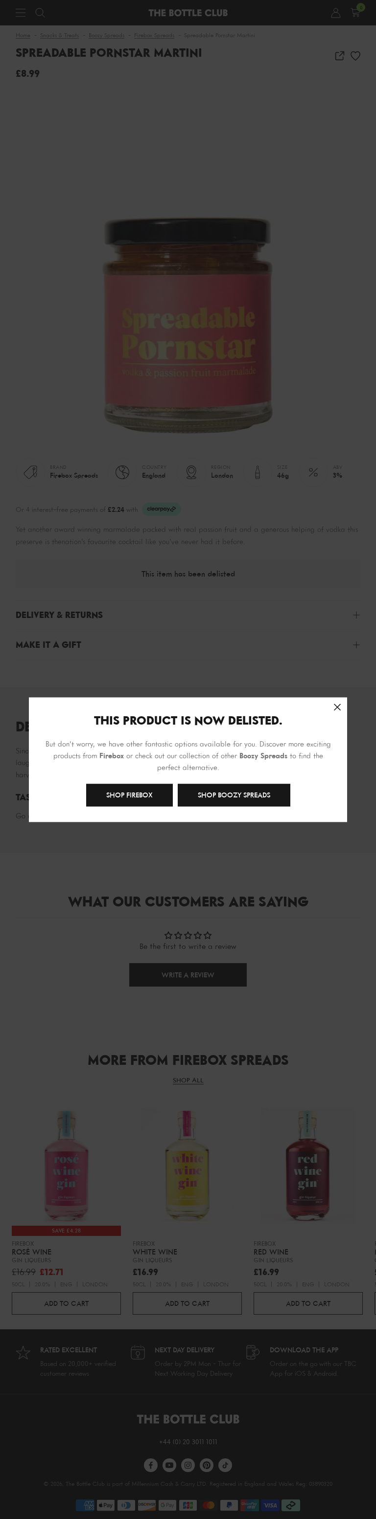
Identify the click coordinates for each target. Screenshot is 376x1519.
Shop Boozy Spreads (234, 795)
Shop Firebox (129, 795)
